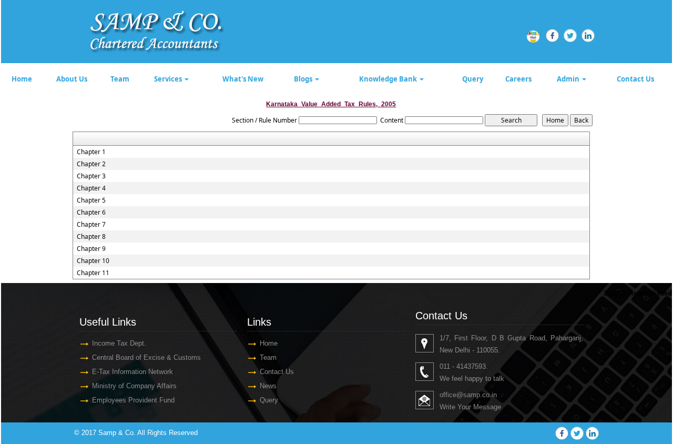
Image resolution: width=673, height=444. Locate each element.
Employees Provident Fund (133, 400)
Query (472, 79)
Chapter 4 (91, 188)
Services (168, 79)
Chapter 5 (91, 200)
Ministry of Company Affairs (134, 386)
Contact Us (635, 79)
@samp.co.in (476, 395)
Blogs (304, 79)
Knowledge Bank (389, 79)
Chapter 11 (93, 273)
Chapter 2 (91, 164)
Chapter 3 (91, 176)
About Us (71, 79)
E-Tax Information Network (132, 372)
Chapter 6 (91, 212)
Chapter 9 (91, 249)
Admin (569, 79)
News (268, 386)
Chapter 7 (91, 224)
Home (22, 79)
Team (119, 79)
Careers (518, 79)
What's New (242, 79)
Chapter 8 (91, 237)
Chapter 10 (93, 261)
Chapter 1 (91, 152)
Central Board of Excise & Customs (146, 357)
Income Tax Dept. (119, 343)
